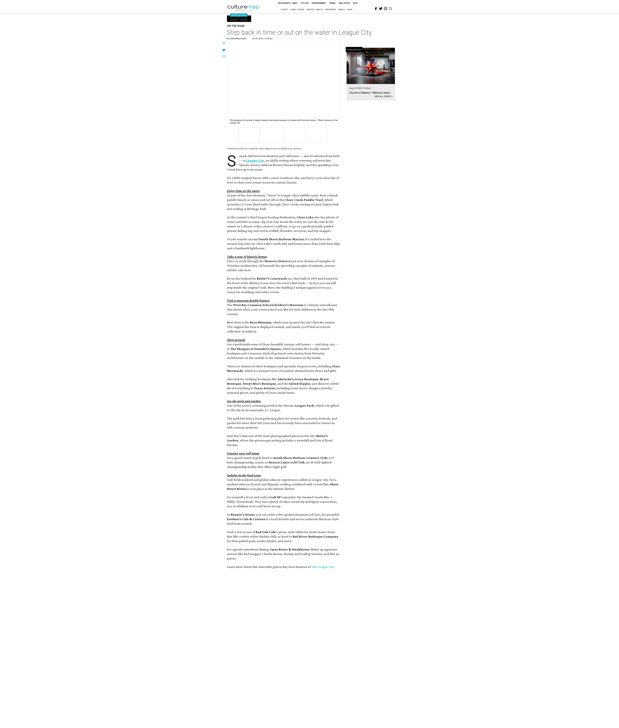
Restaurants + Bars (287, 3)
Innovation (330, 10)
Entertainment (319, 3)
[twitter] (380, 8)
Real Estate (344, 3)
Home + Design (297, 10)
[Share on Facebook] (224, 43)
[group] (248, 135)
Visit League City (322, 567)
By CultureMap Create (236, 38)
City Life (304, 3)
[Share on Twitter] (224, 50)
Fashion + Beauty (315, 10)
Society (284, 10)
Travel (332, 3)
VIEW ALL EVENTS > (383, 96)
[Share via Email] (224, 56)
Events (341, 10)
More (349, 10)
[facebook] (376, 8)
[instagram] (385, 8)
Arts (355, 3)
